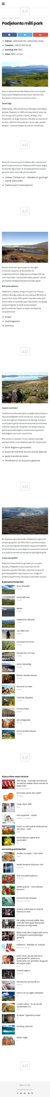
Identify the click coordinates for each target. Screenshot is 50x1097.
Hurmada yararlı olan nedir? (29, 793)
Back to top (25, 1085)
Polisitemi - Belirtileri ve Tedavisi (31, 944)
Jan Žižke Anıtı (23, 631)
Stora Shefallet (23, 586)
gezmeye (6, 573)
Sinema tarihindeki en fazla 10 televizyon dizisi (30, 910)
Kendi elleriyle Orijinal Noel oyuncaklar (28, 839)
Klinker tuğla (22, 1037)
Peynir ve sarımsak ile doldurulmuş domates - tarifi (32, 827)
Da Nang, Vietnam (25, 1026)
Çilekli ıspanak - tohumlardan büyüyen (30, 888)
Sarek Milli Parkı (23, 597)
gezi (39, 570)
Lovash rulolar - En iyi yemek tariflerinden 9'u (29, 1005)
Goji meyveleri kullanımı (27, 875)
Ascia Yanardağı (24, 664)
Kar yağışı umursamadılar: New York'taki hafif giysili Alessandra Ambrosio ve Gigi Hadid (30, 923)
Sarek (26, 115)
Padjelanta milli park (25, 619)
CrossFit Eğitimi (23, 970)
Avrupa (4, 18)
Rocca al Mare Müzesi (26, 731)
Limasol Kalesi (23, 709)
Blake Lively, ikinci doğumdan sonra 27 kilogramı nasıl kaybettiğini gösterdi (32, 935)
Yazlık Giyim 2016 (24, 804)
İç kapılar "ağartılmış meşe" (29, 1015)
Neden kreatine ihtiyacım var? (30, 864)
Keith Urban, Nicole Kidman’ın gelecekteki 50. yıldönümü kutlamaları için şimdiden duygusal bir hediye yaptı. (32, 960)
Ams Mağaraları (24, 720)
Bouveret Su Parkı (24, 686)
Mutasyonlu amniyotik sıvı (28, 982)
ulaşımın (26, 573)
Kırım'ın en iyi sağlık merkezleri (30, 993)
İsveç (11, 18)
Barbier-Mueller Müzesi (27, 675)
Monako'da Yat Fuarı (26, 653)
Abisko (19, 608)
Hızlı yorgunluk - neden (27, 815)
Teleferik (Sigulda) (25, 697)
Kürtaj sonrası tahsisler (27, 898)
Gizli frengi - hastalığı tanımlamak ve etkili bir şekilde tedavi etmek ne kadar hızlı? (32, 783)
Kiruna (17, 18)
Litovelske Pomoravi (25, 642)
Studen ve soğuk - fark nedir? (30, 853)
